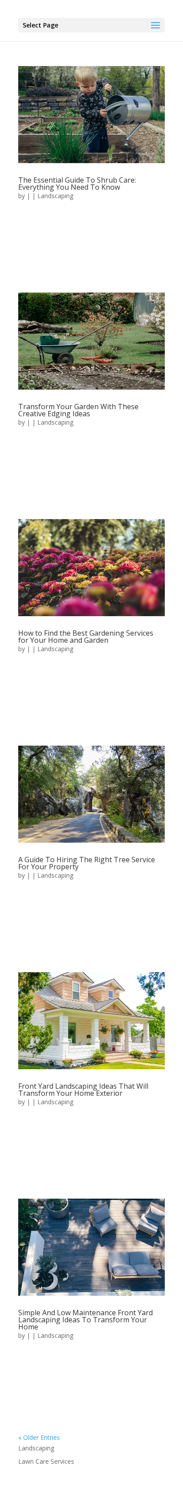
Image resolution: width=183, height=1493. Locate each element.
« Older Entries (39, 1437)
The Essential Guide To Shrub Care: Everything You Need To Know (77, 183)
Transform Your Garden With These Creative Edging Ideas (78, 410)
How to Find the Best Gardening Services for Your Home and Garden (85, 636)
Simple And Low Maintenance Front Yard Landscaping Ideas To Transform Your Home (85, 1320)
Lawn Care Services (46, 1461)
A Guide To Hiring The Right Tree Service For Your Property (86, 863)
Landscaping (55, 196)
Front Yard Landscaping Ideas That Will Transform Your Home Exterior (83, 1089)
